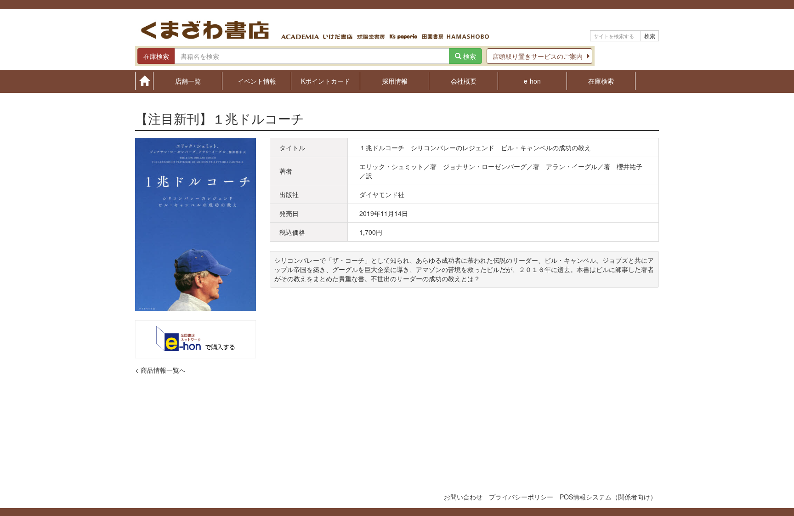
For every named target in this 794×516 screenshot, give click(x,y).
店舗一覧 (188, 80)
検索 (649, 36)
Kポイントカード (325, 80)
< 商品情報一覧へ (160, 369)
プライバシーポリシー (521, 496)
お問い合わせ (463, 496)
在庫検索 (601, 80)
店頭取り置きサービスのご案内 (538, 56)
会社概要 (463, 80)
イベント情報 (257, 80)
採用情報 (395, 80)
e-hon (532, 80)
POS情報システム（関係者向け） (608, 496)
